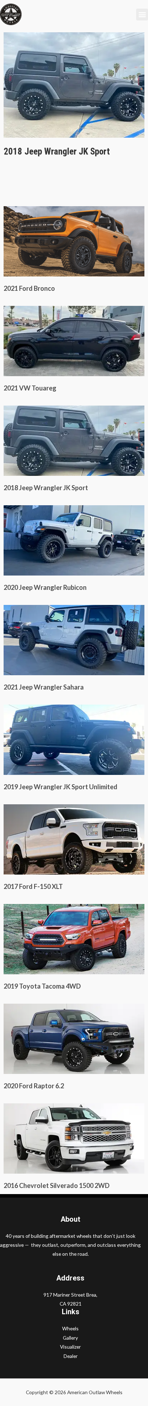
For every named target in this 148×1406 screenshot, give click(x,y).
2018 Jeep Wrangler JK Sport (46, 488)
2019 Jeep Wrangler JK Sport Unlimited (60, 787)
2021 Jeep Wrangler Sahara (44, 687)
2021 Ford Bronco (29, 288)
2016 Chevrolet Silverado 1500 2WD (57, 1185)
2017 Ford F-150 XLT (33, 886)
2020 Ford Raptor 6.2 (34, 1086)
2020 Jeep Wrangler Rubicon (45, 587)
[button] (142, 14)
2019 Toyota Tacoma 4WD (42, 986)
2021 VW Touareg (30, 388)
